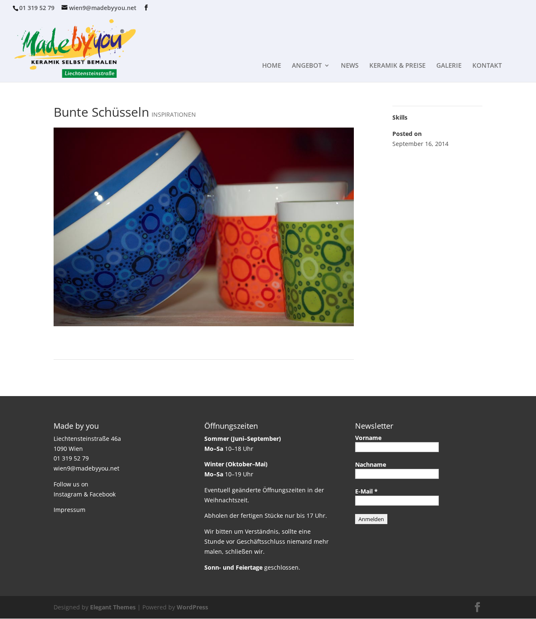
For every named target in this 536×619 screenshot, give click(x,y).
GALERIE (448, 65)
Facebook (103, 494)
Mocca (66, 370)
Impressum (69, 510)
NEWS (349, 65)
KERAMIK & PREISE (397, 65)
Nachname (370, 464)
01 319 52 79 (36, 8)
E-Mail (366, 491)
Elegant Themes (113, 607)
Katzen (340, 370)
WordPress (192, 607)
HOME (271, 65)
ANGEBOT (307, 65)
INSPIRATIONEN (174, 114)
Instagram (68, 494)
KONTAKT (487, 65)
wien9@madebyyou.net (86, 468)
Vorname (368, 438)
